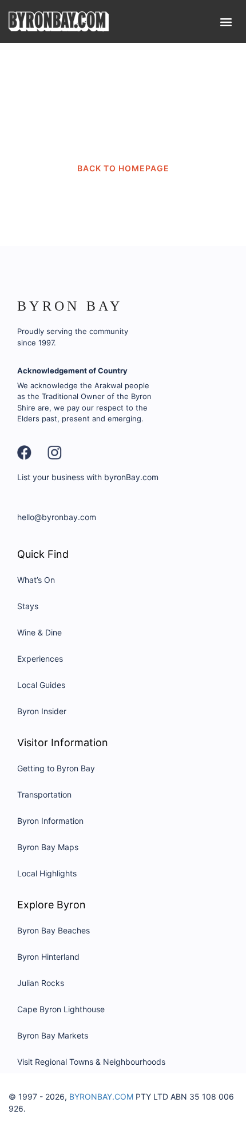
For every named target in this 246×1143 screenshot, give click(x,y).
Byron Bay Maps (47, 847)
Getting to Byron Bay (56, 768)
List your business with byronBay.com (87, 477)
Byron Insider (41, 711)
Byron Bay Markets (52, 1035)
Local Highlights (47, 873)
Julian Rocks (40, 983)
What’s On (36, 580)
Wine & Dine (39, 632)
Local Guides (41, 685)
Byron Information (50, 821)
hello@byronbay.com (56, 517)
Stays (27, 606)
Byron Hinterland (48, 956)
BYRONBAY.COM (101, 1096)
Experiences (40, 658)
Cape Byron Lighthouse (61, 1009)
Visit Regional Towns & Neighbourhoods (91, 1061)
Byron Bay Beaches (53, 930)
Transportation (44, 794)
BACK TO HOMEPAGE (123, 168)
